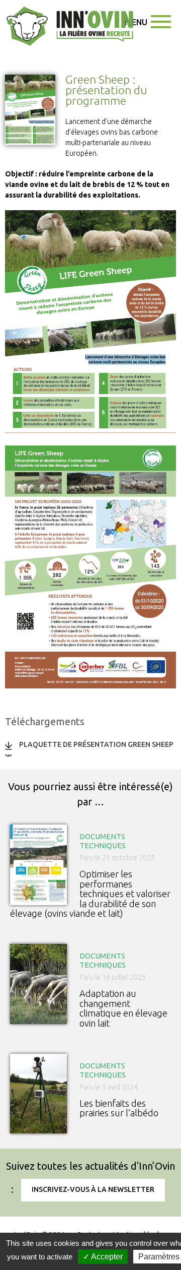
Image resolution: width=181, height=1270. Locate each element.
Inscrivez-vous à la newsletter (93, 1189)
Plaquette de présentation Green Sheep (96, 744)
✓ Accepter (103, 1256)
